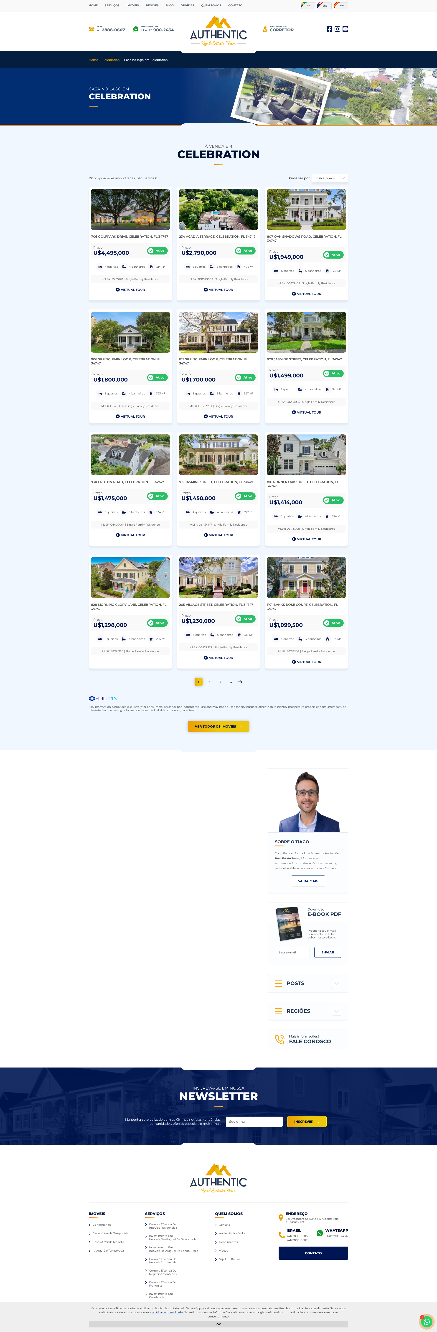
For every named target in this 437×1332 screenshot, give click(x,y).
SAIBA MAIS (308, 881)
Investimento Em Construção (161, 1295)
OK (218, 1324)
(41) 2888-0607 (297, 1240)
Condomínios (102, 1224)
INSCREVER (303, 1122)
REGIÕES (152, 5)
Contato (224, 1224)
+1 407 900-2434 (336, 1236)
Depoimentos (228, 1242)
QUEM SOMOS (211, 5)
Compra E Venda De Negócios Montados (163, 1272)
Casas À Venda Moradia (108, 1242)
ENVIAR (327, 952)
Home (93, 60)
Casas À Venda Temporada (111, 1233)
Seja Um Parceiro (231, 1259)
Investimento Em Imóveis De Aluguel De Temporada (172, 1237)
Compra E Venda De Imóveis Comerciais (162, 1260)
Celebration (111, 60)
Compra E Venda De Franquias (162, 1283)
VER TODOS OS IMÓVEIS (215, 726)
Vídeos (223, 1250)
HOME (93, 5)
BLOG (170, 5)
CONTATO (235, 5)
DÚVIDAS (187, 5)
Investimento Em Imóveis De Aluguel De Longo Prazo (173, 1249)
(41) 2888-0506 (297, 1236)
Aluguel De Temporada (108, 1250)
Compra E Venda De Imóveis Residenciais (163, 1225)
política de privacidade (167, 1312)
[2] (240, 681)
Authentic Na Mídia (232, 1233)
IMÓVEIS (133, 5)
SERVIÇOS (112, 5)
